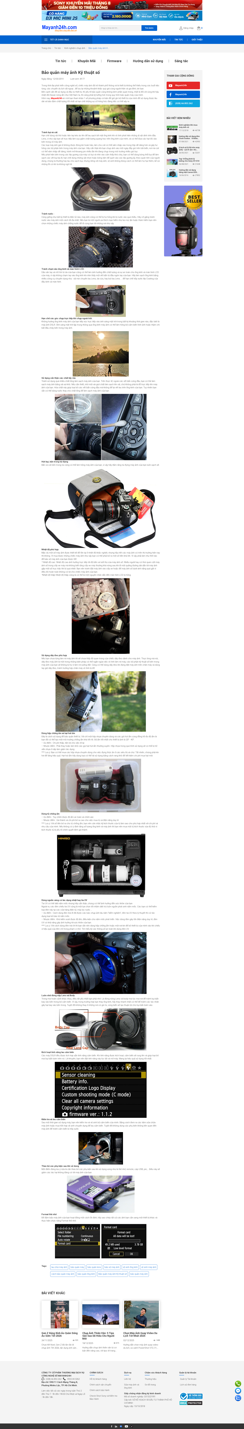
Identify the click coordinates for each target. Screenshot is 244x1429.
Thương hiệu (150, 1379)
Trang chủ (46, 48)
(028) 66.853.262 (53, 1379)
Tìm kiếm (149, 28)
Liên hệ (127, 1379)
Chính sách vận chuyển (100, 1384)
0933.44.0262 (73, 1379)
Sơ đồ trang (150, 1384)
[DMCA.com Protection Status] (190, 1403)
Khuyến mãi (159, 39)
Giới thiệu (197, 39)
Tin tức (178, 39)
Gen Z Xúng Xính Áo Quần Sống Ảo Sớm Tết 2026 (60, 1334)
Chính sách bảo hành (99, 1390)
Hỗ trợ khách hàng (98, 1379)
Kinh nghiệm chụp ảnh (74, 48)
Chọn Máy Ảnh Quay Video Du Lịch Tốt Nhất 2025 (140, 1334)
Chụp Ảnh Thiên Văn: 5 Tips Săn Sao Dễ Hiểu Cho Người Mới (98, 1336)
